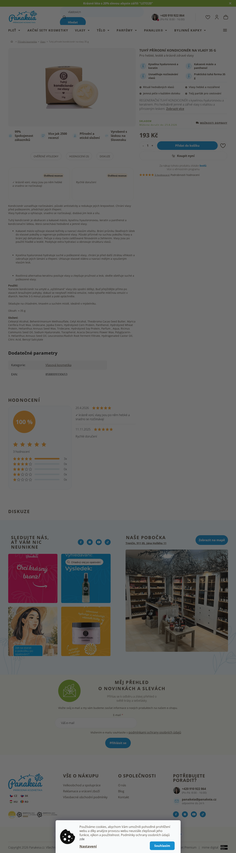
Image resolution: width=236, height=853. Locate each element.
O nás (122, 785)
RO (26, 801)
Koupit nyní (185, 156)
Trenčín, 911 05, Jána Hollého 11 (146, 543)
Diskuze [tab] (105, 156)
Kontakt (123, 797)
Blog (121, 791)
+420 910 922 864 (194, 789)
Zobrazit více (175, 109)
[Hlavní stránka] (12, 41)
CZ (15, 796)
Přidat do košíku (187, 146)
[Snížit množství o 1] (142, 145)
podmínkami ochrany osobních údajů (155, 732)
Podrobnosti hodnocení (185, 175)
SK (26, 796)
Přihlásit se (118, 743)
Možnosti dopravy (213, 122)
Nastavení (88, 846)
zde (82, 839)
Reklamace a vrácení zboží (81, 791)
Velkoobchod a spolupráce (82, 785)
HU (16, 801)
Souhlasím (162, 846)
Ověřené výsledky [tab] (46, 156)
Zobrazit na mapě (212, 540)
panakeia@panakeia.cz (199, 799)
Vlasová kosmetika (58, 365)
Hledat (73, 22)
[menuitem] (16, 30)
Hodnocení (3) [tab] (79, 156)
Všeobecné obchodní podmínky (85, 797)
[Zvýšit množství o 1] (153, 145)
